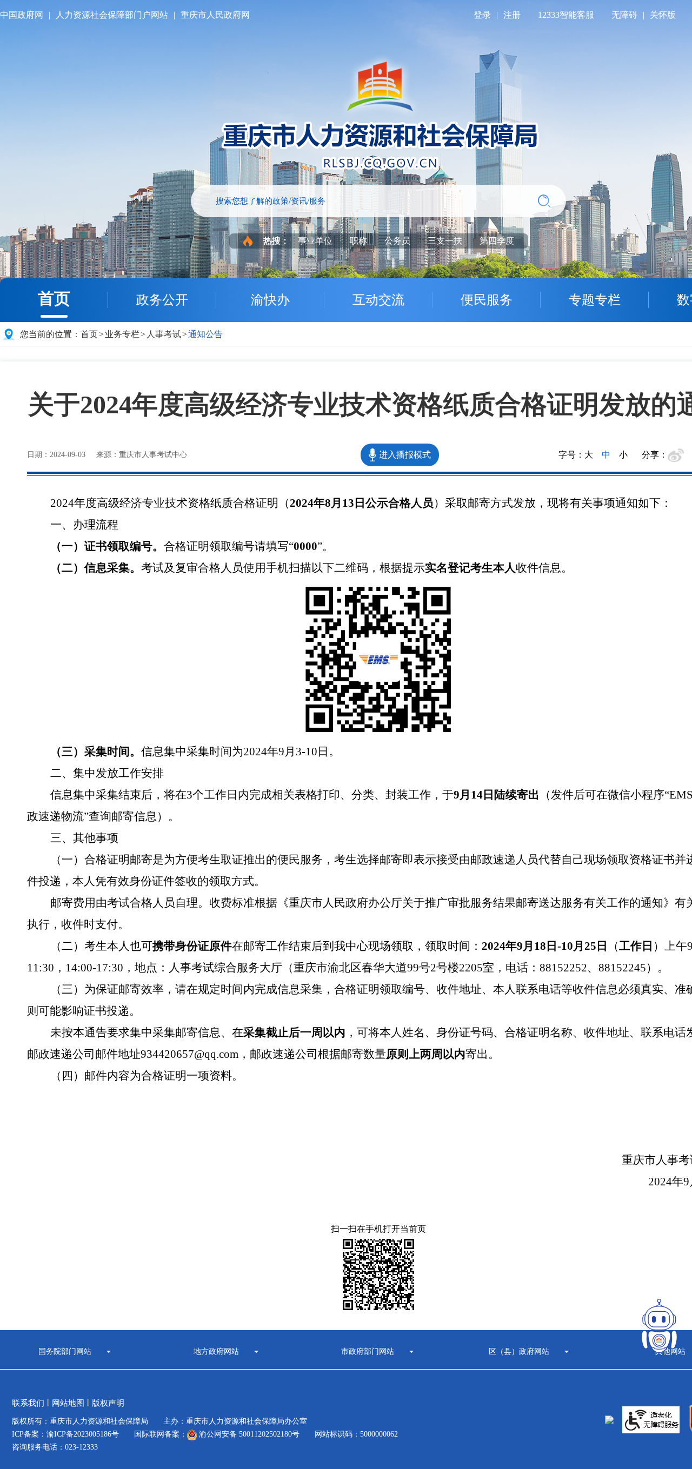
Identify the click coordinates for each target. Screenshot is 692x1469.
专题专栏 (595, 300)
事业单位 (315, 240)
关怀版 (663, 14)
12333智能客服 (566, 14)
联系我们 (28, 1403)
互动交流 (378, 300)
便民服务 (487, 300)
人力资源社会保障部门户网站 (112, 14)
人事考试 (164, 334)
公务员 (397, 240)
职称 (358, 240)
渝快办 (270, 300)
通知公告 (205, 334)
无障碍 (624, 14)
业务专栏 (122, 334)
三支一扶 (445, 240)
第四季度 (497, 240)
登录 (482, 14)
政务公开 (162, 300)
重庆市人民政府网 (215, 14)
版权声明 (108, 1403)
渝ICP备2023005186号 (82, 1434)
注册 (512, 14)
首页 (54, 298)
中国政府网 (21, 14)
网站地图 (68, 1403)
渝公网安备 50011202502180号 (248, 1434)
